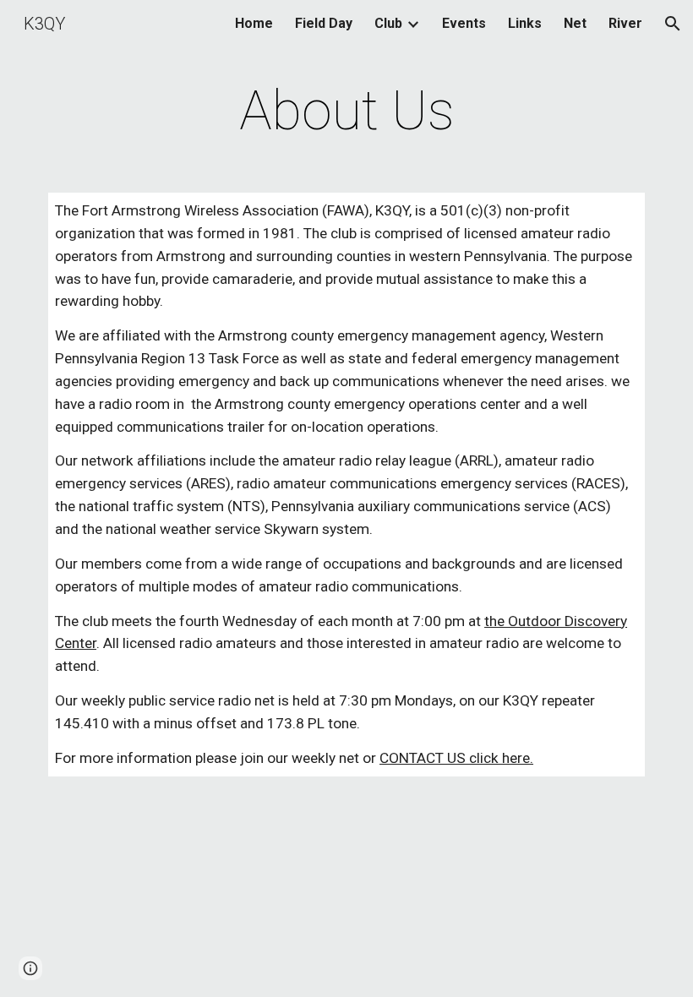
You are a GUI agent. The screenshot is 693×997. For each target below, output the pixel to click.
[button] (672, 23)
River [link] (625, 23)
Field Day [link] (323, 23)
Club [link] (388, 23)
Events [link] (464, 23)
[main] (346, 111)
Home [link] (254, 23)
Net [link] (575, 23)
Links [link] (525, 23)
